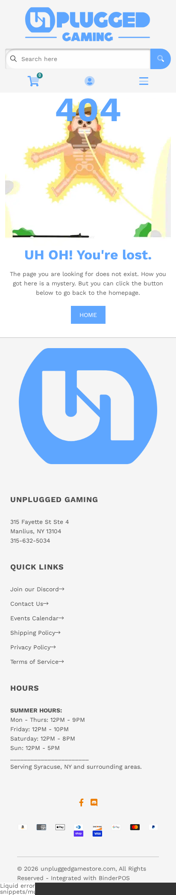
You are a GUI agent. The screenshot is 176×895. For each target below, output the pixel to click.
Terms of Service (34, 661)
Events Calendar (34, 618)
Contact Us (26, 603)
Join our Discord (34, 589)
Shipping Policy (32, 632)
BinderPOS (114, 878)
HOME (88, 314)
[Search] (160, 59)
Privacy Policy (30, 647)
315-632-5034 (30, 540)
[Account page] (89, 81)
